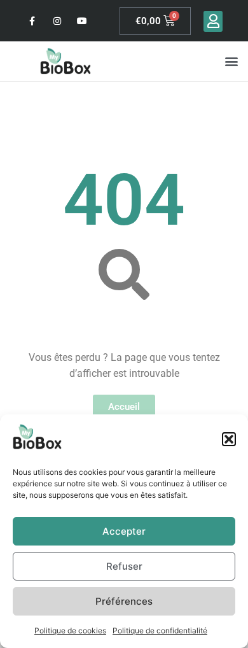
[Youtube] (82, 20)
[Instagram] (57, 20)
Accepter (124, 531)
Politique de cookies (70, 630)
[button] (229, 439)
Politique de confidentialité (160, 630)
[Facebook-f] (32, 20)
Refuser (124, 566)
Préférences (124, 601)
